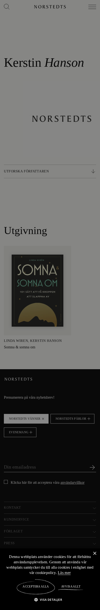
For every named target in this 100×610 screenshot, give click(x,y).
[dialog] (50, 305)
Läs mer (68, 572)
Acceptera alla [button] (36, 586)
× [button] (94, 553)
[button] (50, 599)
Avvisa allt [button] (70, 586)
